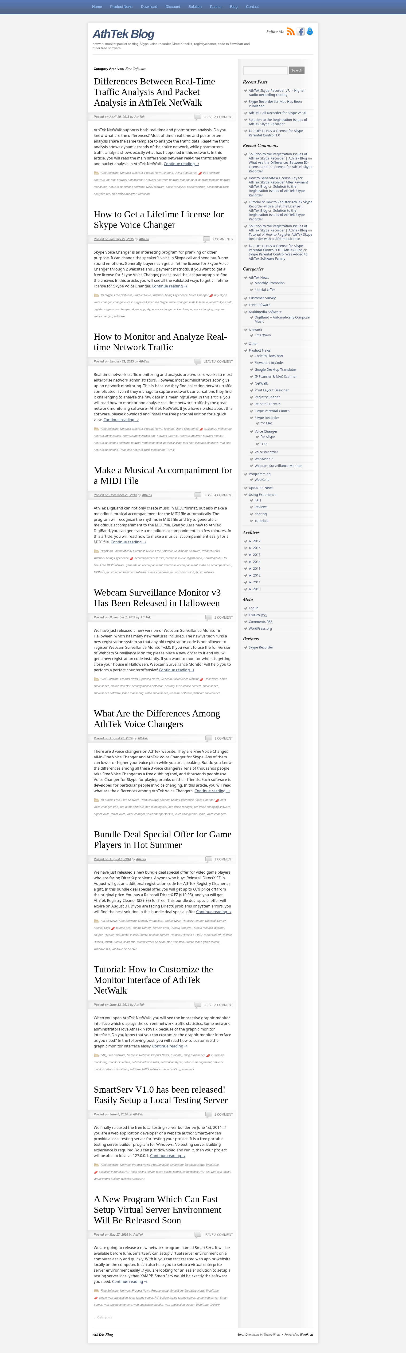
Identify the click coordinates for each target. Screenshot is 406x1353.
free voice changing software (212, 807)
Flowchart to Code (269, 362)
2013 (256, 568)
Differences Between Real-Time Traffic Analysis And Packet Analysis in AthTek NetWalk (154, 92)
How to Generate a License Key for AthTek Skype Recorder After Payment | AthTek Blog (280, 182)
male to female (198, 302)
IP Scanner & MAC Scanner (276, 376)
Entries (258, 615)
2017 (256, 541)
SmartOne (244, 1335)
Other (253, 343)
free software (211, 173)
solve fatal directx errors (138, 942)
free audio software (132, 807)
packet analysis (176, 187)
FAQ (103, 1055)
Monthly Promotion (150, 921)
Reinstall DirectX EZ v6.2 (187, 935)
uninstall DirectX (183, 942)
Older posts (103, 1317)
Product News (153, 173)
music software (205, 572)
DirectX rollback (203, 928)
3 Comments (222, 239)
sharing (168, 173)
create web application (113, 1297)
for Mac (267, 423)
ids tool (111, 180)
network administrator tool (139, 436)
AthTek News (109, 921)
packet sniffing (196, 187)
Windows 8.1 (102, 949)
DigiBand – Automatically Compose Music (282, 319)
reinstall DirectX (159, 935)
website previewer (132, 1179)
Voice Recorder (266, 452)
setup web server (193, 1172)
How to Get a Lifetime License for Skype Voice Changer (159, 219)
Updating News (149, 679)
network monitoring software (127, 187)
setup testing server (168, 1172)
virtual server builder (107, 1179)
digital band (194, 558)
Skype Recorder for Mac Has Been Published (275, 103)
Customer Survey (262, 298)
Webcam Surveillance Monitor (179, 679)
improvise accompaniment (181, 565)
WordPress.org (260, 628)
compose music (176, 558)
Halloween (212, 679)
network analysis (167, 436)
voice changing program (209, 309)
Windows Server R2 (124, 949)
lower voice (118, 814)
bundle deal (123, 928)
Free (117, 800)
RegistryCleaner (193, 921)
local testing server (143, 1172)
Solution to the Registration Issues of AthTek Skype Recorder (278, 121)
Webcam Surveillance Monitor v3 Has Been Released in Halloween (157, 597)
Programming (160, 1164)
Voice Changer (198, 295)
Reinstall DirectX (215, 921)
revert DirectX (113, 942)
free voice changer (180, 807)
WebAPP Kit (264, 459)
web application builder (148, 1304)
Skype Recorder (267, 417)
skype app (138, 309)
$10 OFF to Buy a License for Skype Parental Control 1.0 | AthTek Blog (276, 247)
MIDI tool (99, 572)
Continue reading (181, 163)
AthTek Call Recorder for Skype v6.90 (277, 113)
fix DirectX (122, 935)
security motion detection (148, 686)
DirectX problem (181, 928)
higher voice (101, 814)
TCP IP (170, 450)
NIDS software (155, 187)
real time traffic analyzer (121, 194)
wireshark (144, 194)
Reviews (261, 507)
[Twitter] (309, 31)
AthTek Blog (123, 33)
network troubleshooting (146, 443)
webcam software (181, 693)
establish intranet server (114, 1172)
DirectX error (161, 928)
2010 (256, 589)
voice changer (183, 309)
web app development (118, 1304)
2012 (256, 575)
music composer (158, 572)
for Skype (107, 295)
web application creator (180, 1304)
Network (137, 173)
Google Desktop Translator (275, 369)
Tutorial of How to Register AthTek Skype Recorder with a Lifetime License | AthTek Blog (280, 206)
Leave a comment (218, 117)
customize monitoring (218, 428)
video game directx (207, 942)
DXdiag (109, 935)
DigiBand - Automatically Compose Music (127, 551)
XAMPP (215, 1304)
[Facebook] (301, 31)
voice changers (216, 814)
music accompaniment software (126, 572)
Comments (261, 621)
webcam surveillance (206, 693)
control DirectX (142, 928)
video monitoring (133, 693)
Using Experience (186, 173)
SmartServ (176, 1164)
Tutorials (158, 295)
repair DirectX (213, 935)
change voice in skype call (130, 302)
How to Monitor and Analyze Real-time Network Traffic (160, 341)
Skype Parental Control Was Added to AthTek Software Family (278, 256)
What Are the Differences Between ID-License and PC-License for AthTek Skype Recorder (280, 166)
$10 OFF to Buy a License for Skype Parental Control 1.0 (276, 132)
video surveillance (156, 693)
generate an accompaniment (144, 565)
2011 (256, 582)
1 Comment (224, 617)
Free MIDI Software (112, 565)
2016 (256, 547)
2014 (256, 561)
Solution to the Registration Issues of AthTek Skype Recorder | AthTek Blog (278, 156)
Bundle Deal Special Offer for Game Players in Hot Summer (163, 839)
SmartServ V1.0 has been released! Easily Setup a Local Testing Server (161, 1094)
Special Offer (102, 928)
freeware (99, 180)
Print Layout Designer (272, 390)
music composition (182, 572)
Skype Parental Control (272, 411)
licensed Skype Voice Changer (168, 302)
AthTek (139, 117)
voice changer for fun (159, 814)
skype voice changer (159, 309)
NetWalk (125, 173)
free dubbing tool (156, 807)
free (115, 807)
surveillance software (107, 693)
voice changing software (109, 316)
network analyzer (157, 180)
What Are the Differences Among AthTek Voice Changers (157, 718)
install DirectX (139, 935)
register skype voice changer (112, 309)
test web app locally (218, 1172)
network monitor (208, 180)
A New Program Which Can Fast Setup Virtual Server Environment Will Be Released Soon (157, 1210)
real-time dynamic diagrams (201, 443)
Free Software (110, 173)
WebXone (212, 1164)
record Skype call (220, 302)
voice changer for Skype (190, 814)
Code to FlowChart (269, 356)
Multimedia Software (187, 551)
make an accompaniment (215, 565)
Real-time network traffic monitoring (142, 450)
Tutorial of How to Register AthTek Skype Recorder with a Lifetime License (280, 236)
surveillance (210, 686)
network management (183, 180)
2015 (256, 554)
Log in (253, 608)
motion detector (120, 686)
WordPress (306, 1335)
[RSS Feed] (291, 31)
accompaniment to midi (149, 558)
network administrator (130, 180)
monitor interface (119, 1062)
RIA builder (162, 1297)
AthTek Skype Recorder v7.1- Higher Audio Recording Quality (277, 92)
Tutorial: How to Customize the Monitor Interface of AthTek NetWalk (153, 980)
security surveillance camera (183, 686)
